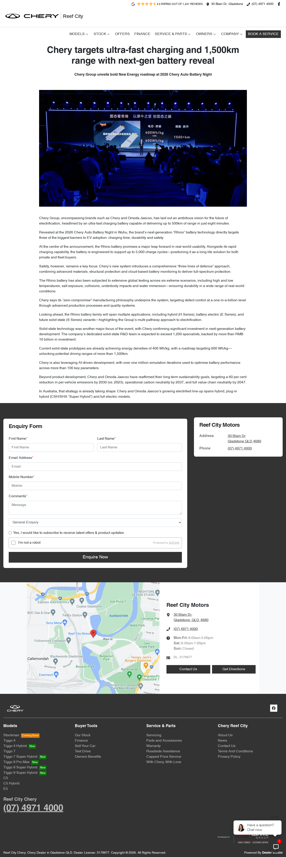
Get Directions (234, 669)
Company (230, 34)
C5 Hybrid (11, 783)
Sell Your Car (85, 746)
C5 (5, 778)
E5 (5, 789)
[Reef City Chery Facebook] (280, 4)
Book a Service (263, 34)
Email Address (21, 458)
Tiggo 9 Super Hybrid (20, 773)
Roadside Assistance (163, 751)
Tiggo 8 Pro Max (16, 762)
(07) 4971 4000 (262, 4)
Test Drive (83, 751)
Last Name (106, 439)
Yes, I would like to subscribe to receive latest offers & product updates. (69, 533)
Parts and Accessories (164, 741)
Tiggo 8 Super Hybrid (20, 767)
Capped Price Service (163, 757)
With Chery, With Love (163, 762)
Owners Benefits (88, 757)
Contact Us (188, 669)
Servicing (153, 735)
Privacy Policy (229, 757)
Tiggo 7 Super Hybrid (20, 757)
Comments (18, 496)
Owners (204, 34)
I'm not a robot (29, 543)
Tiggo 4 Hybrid (15, 746)
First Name (18, 439)
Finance (142, 34)
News (222, 741)
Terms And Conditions (235, 751)
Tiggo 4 (9, 741)
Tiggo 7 (9, 751)
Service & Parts (171, 34)
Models (77, 34)
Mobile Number (21, 477)
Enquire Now (95, 557)
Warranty (153, 746)
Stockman (11, 735)
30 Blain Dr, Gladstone (227, 4)
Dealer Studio (272, 852)
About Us (225, 735)
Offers (122, 34)
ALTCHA (174, 542)
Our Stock (82, 735)
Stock (100, 34)
